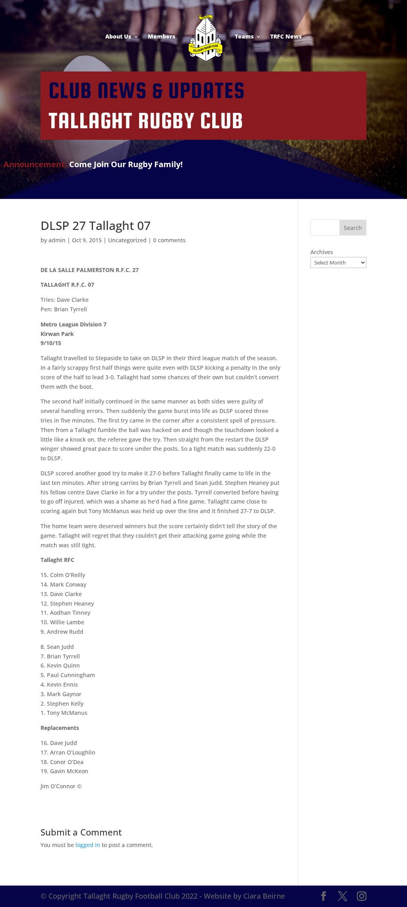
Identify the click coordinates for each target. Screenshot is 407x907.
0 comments (169, 240)
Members (161, 36)
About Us (118, 36)
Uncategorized (127, 240)
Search (353, 228)
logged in (88, 845)
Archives (321, 252)
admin (57, 240)
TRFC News (286, 36)
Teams (244, 36)
